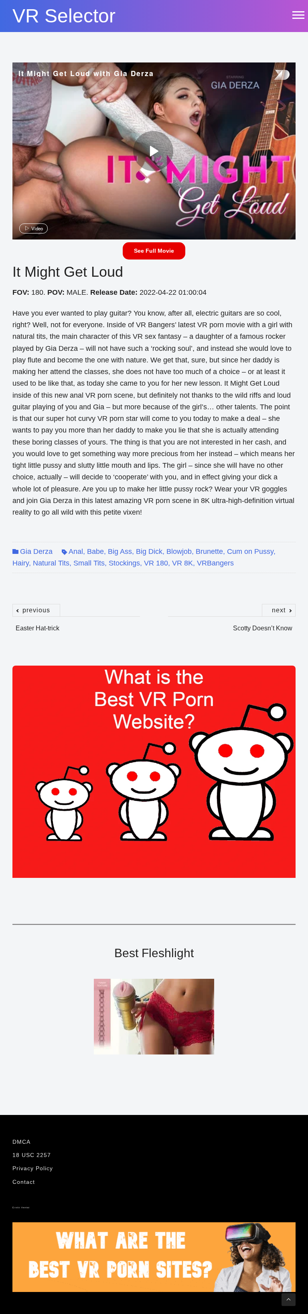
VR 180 (156, 563)
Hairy (20, 563)
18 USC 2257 (31, 1155)
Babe (95, 551)
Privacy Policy (32, 1168)
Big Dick (149, 551)
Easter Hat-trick (37, 624)
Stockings (124, 563)
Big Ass (120, 551)
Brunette (209, 551)
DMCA (21, 1142)
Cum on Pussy (250, 551)
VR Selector (64, 16)
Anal (76, 551)
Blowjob (179, 551)
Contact (23, 1182)
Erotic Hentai (21, 1207)
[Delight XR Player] (271, 75)
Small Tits (89, 563)
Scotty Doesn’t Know (262, 624)
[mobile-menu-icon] (298, 15)
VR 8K (182, 563)
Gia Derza (36, 551)
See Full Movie (154, 251)
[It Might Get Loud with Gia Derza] (153, 151)
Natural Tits (51, 563)
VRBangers (215, 563)
